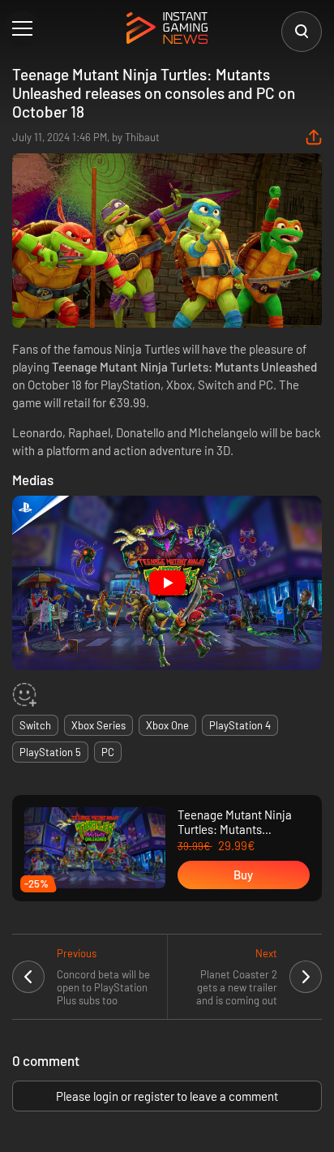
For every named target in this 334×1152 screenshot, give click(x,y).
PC (107, 752)
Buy (243, 874)
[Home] (167, 29)
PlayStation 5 (50, 752)
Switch (35, 725)
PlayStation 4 (240, 725)
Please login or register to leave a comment (167, 1096)
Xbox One (167, 725)
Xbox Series (98, 725)
